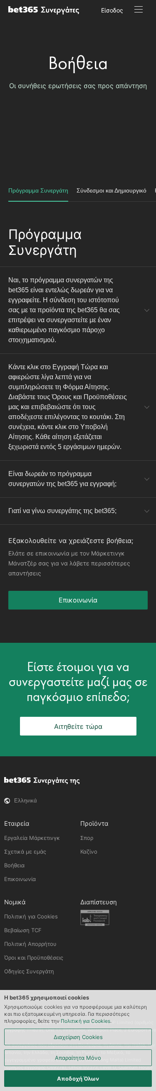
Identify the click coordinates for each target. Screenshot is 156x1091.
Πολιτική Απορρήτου (30, 943)
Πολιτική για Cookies (31, 916)
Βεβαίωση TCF (23, 930)
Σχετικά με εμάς (25, 851)
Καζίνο (88, 851)
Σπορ (86, 837)
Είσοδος (112, 10)
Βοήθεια (78, 62)
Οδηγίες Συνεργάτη (29, 971)
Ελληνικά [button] (25, 800)
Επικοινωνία (78, 600)
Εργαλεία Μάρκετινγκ (32, 837)
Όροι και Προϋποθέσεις (33, 957)
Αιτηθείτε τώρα (78, 726)
